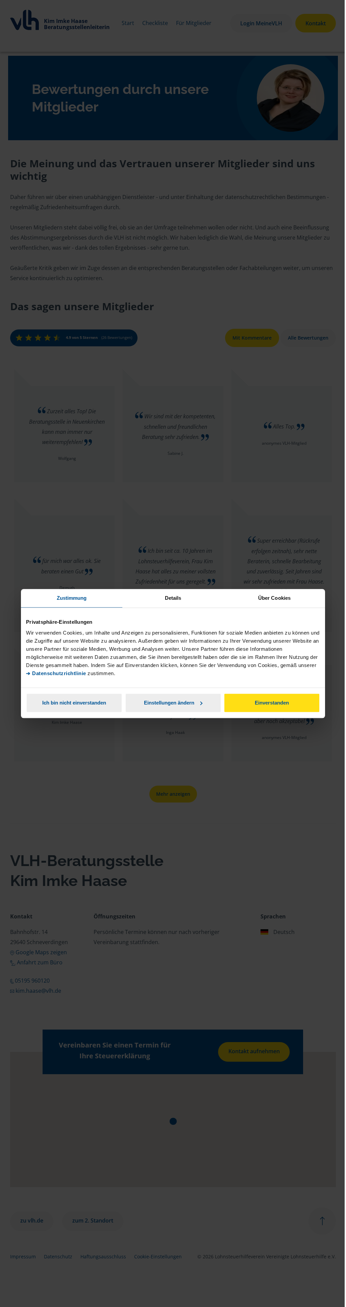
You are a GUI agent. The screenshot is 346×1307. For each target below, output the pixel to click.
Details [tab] (173, 598)
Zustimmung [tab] (72, 598)
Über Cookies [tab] (274, 598)
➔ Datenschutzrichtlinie (56, 673)
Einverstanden (272, 703)
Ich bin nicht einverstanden (74, 703)
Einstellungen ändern (169, 703)
